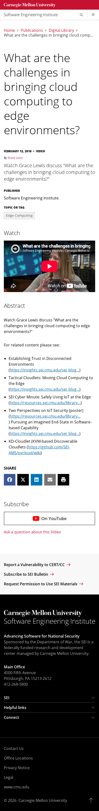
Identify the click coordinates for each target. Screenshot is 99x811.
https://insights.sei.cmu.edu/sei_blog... (44, 370)
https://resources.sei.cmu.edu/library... (45, 402)
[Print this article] (63, 479)
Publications (32, 30)
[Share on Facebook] (9, 479)
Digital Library (61, 30)
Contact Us (14, 748)
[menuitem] (33, 15)
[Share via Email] (50, 479)
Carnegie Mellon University (43, 800)
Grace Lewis (15, 158)
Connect (11, 717)
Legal (8, 777)
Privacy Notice (17, 767)
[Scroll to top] (92, 800)
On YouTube (54, 518)
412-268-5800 (16, 684)
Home (9, 30)
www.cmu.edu (16, 787)
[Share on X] (23, 479)
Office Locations (18, 758)
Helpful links (15, 707)
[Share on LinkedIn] (36, 479)
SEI (6, 697)
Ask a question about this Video (32, 532)
